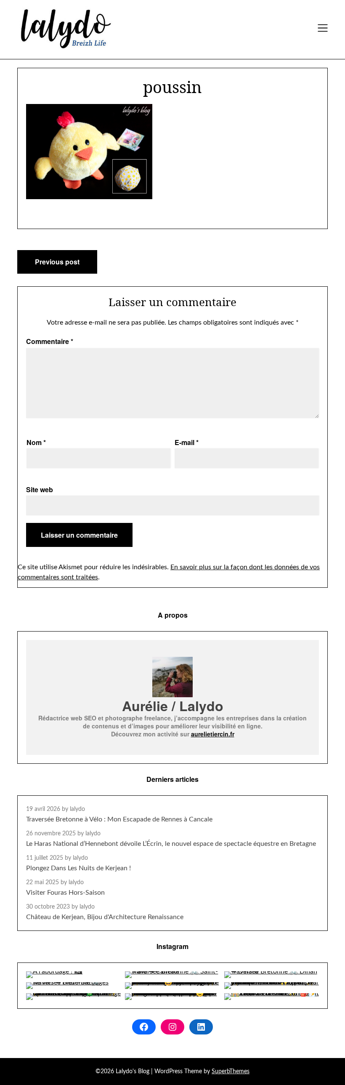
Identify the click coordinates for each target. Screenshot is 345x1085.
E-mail (187, 442)
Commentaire (49, 341)
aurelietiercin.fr (212, 734)
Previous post (57, 262)
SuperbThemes (230, 1071)
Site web (39, 489)
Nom (36, 442)
